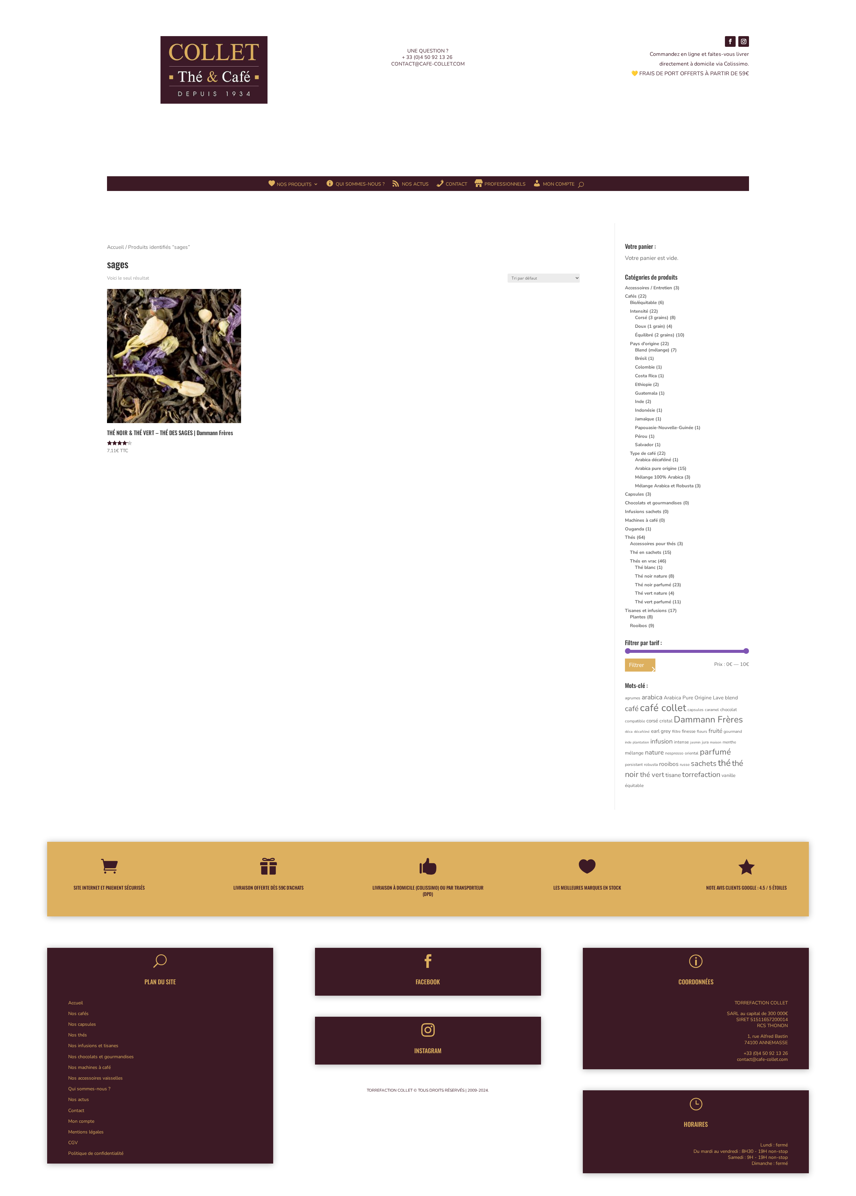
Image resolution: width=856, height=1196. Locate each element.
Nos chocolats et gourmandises (101, 1057)
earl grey (661, 731)
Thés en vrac (643, 561)
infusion (661, 741)
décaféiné (642, 731)
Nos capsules (82, 1024)
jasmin (695, 742)
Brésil (641, 358)
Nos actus (78, 1099)
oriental (692, 753)
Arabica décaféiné (653, 460)
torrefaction (701, 775)
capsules (695, 709)
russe (684, 764)
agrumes (632, 698)
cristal (665, 721)
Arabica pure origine (655, 468)
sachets (704, 764)
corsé (652, 720)
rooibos (668, 764)
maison (715, 742)
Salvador (644, 444)
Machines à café (641, 520)
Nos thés (77, 1035)
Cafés (631, 296)
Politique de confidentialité (95, 1153)
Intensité (639, 311)
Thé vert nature (651, 593)
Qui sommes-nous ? (89, 1089)
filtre (676, 731)
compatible (635, 721)
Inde (639, 401)
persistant (634, 764)
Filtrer (636, 665)
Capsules (634, 494)
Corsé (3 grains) (651, 317)
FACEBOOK (428, 981)
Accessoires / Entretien (648, 288)
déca (629, 731)
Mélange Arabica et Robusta (664, 486)
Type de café (643, 453)
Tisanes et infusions (646, 610)
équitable (634, 786)
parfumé (715, 752)
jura (705, 742)
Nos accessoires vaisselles (95, 1078)
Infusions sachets (643, 511)
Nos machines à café (89, 1067)
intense (681, 742)
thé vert (652, 774)
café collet (663, 707)
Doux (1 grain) (650, 326)
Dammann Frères (708, 719)
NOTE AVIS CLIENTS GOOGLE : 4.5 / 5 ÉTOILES (746, 887)
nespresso (674, 753)
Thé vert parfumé (653, 602)
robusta (651, 764)
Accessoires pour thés (653, 543)
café (632, 709)
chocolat (728, 710)
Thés (630, 537)
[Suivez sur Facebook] (730, 41)
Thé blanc (645, 567)
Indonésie (645, 410)
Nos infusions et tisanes (93, 1045)
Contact (76, 1110)
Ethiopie (643, 384)
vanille (729, 775)
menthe (729, 742)
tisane (673, 775)
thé (724, 763)
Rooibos (638, 625)
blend (731, 697)
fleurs (702, 731)
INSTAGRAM (427, 1050)
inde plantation (637, 742)
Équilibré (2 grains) (654, 335)
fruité (715, 731)
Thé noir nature (651, 576)
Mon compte (81, 1121)
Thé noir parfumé (653, 585)
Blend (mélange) (652, 350)
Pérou (641, 436)
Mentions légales (86, 1132)
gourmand (733, 731)
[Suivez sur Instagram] (743, 41)
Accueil (115, 247)
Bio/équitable (643, 302)
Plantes (638, 617)
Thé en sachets (645, 552)
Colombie (645, 367)
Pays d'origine (644, 343)
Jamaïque (644, 419)
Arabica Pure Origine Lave (694, 697)
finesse (689, 731)
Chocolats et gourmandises (653, 503)
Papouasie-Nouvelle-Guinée (664, 427)
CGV (73, 1142)
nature (654, 752)
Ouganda (634, 529)
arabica (652, 697)
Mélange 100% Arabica (659, 477)
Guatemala (646, 393)
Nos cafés (78, 1013)
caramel (712, 709)
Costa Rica (646, 376)
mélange (634, 753)
